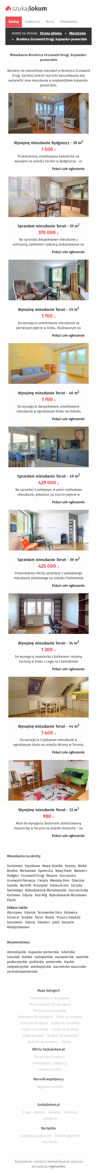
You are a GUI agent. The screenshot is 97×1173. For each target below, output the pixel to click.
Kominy (70, 866)
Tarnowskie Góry (49, 912)
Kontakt (39, 1112)
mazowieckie (64, 957)
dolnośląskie (16, 952)
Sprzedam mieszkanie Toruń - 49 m (48, 476)
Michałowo (28, 871)
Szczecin (13, 917)
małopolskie (43, 957)
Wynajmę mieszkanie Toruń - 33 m (48, 810)
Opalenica (45, 871)
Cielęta (42, 880)
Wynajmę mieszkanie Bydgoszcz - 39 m (48, 143)
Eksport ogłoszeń (67, 1136)
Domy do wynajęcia (33, 1023)
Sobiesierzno (59, 885)
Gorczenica (68, 876)
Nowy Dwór (63, 871)
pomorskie (54, 962)
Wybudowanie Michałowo (67, 895)
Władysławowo (18, 927)
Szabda (12, 885)
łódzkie (27, 957)
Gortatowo (15, 866)
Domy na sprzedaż (69, 1017)
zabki (56, 922)
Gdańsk (29, 912)
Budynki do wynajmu (43, 1042)
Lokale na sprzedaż (65, 1029)
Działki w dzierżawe (35, 1029)
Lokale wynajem (33, 1035)
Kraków (27, 917)
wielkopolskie (41, 967)
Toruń (39, 917)
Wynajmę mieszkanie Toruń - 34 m (48, 643)
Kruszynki (40, 885)
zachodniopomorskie (22, 972)
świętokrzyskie (18, 967)
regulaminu (56, 1166)
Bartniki (25, 885)
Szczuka (76, 885)
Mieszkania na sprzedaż (49, 1011)
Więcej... (66, 1042)
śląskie (69, 962)
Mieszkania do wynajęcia (35, 1017)
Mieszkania (77, 33)
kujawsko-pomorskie (43, 952)
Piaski (11, 900)
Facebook (70, 1112)
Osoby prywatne (50, 1069)
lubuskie (13, 957)
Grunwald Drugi (32, 876)
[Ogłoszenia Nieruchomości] (26, 11)
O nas (26, 1112)
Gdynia (27, 895)
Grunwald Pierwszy (21, 880)
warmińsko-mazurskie (69, 967)
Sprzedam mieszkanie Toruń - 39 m (49, 560)
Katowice (71, 912)
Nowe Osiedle (52, 866)
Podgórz (13, 876)
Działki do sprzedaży (65, 1023)
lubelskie (68, 952)
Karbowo (13, 895)
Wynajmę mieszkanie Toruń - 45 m (48, 309)
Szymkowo (32, 866)
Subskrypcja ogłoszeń (35, 1136)
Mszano (51, 876)
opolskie (82, 957)
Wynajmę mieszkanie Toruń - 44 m (48, 726)
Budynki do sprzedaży (62, 1035)
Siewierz (43, 922)
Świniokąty (15, 890)
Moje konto (50, 1142)
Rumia (49, 917)
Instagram (50, 1118)
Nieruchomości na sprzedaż (50, 998)
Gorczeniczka (78, 890)
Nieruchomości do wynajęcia (50, 1004)
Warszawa (14, 912)
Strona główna (51, 33)
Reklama (54, 1112)
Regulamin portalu (50, 1087)
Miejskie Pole (60, 880)
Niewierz (80, 871)
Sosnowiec (15, 922)
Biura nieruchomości (50, 1057)
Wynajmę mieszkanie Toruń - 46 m (48, 393)
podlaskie (36, 962)
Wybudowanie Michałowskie (46, 890)
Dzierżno (78, 880)
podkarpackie (17, 962)
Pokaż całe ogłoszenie (68, 169)
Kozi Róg (41, 895)
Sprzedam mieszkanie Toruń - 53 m (48, 226)
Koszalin (68, 922)
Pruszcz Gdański (68, 917)
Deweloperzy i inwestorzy (50, 1063)
